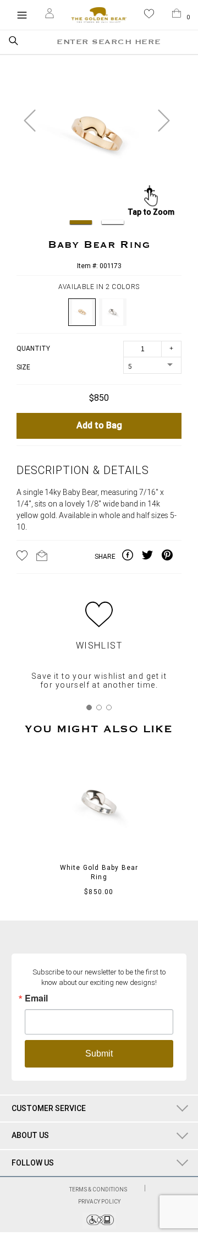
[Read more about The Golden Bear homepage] (99, 15)
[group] (96, 137)
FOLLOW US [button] (33, 1162)
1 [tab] (89, 707)
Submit (99, 1053)
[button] (149, 15)
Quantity (33, 349)
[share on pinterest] (172, 557)
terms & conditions (98, 1189)
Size (23, 367)
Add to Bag (99, 426)
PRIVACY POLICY (99, 1202)
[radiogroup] (99, 312)
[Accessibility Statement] (99, 1225)
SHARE (105, 556)
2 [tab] (99, 707)
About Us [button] (30, 1135)
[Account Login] (49, 15)
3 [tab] (109, 707)
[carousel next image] (164, 120)
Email (36, 998)
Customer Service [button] (49, 1108)
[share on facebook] (132, 557)
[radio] (82, 312)
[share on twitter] (152, 557)
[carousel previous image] (29, 120)
